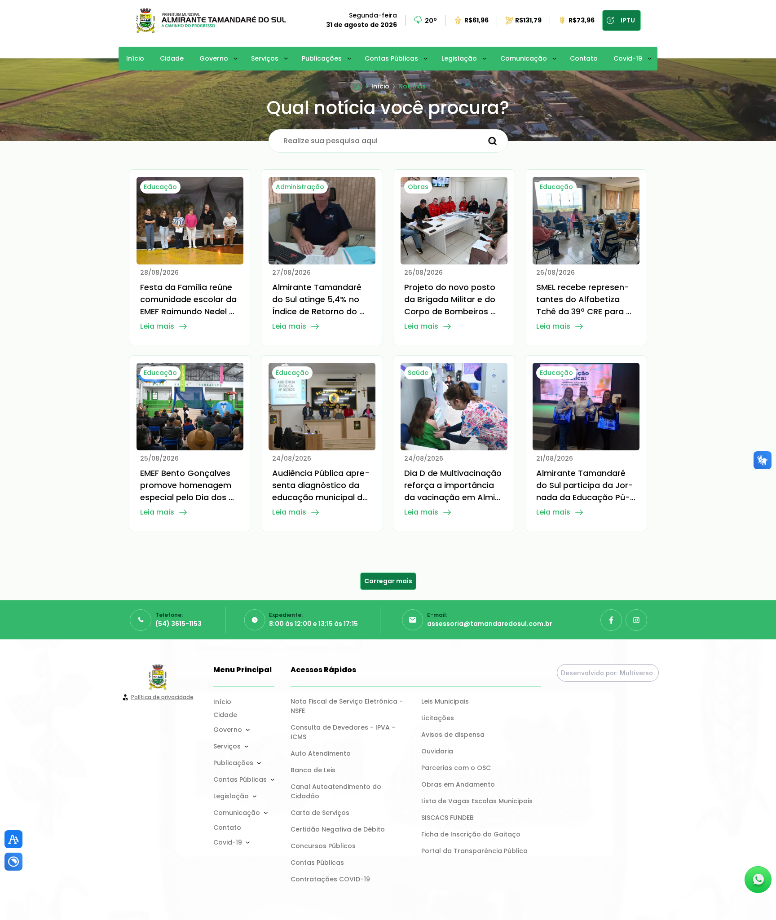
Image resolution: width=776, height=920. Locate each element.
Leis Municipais (445, 701)
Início (135, 58)
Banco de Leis (313, 770)
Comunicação (523, 58)
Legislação (459, 58)
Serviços (264, 58)
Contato (584, 58)
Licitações (437, 717)
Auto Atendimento (321, 753)
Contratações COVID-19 (330, 879)
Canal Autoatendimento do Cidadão (337, 791)
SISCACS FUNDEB (447, 817)
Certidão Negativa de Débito (338, 829)
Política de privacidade (162, 697)
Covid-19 (627, 58)
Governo (213, 58)
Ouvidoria (437, 751)
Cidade (172, 58)
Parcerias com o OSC (456, 767)
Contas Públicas (391, 58)
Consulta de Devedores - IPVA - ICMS (344, 732)
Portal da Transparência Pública (474, 850)
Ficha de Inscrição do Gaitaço (470, 834)
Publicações (322, 58)
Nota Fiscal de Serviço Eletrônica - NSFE (348, 706)
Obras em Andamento (458, 784)
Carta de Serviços (320, 812)
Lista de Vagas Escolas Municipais (477, 801)
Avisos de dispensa (453, 734)
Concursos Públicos (323, 845)
